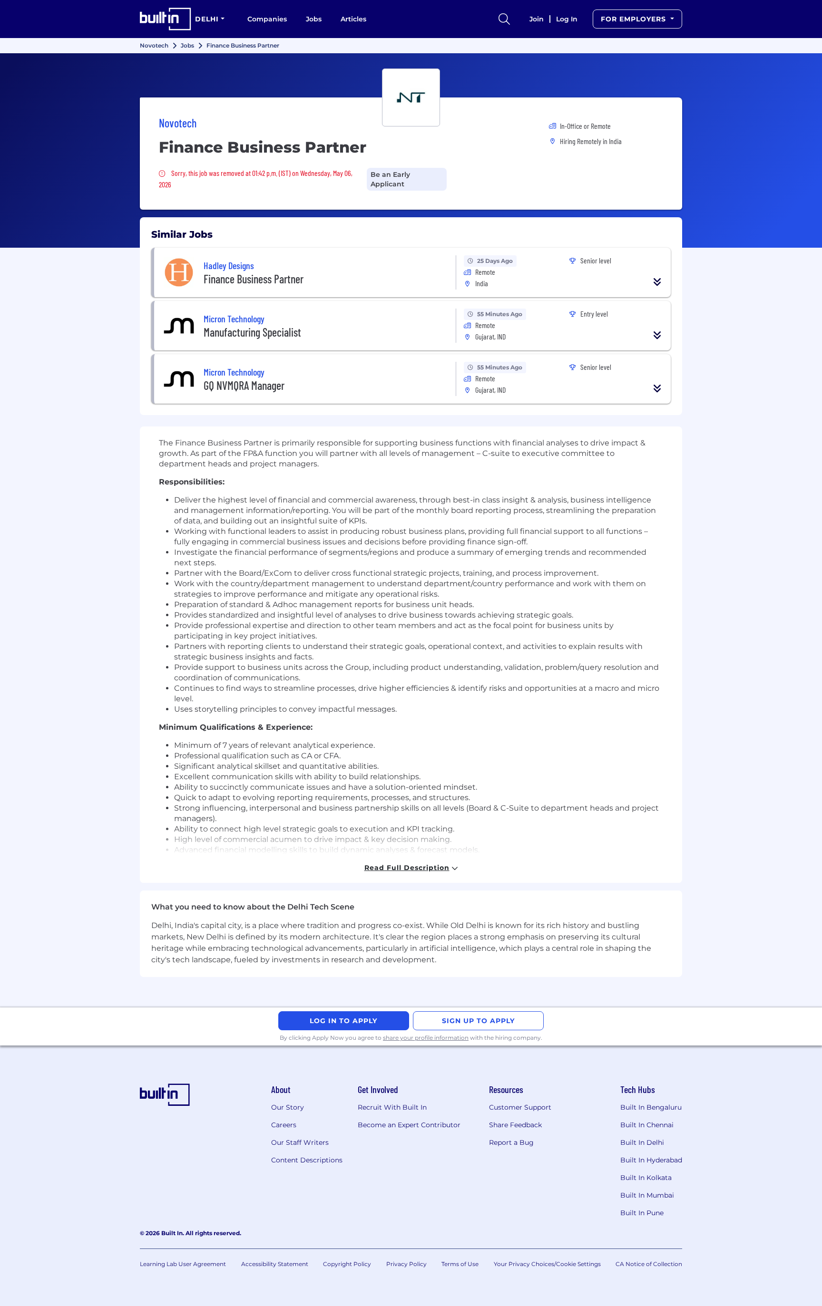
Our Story (287, 1107)
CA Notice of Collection (649, 1263)
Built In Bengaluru (651, 1107)
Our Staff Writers (300, 1142)
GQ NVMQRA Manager (244, 385)
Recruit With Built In (392, 1107)
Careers (283, 1125)
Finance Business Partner (253, 279)
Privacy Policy (406, 1263)
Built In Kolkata (646, 1177)
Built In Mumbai (647, 1195)
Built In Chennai (647, 1125)
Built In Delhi (642, 1142)
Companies (267, 19)
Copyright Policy (347, 1263)
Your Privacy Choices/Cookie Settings (547, 1263)
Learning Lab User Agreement (183, 1263)
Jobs (314, 19)
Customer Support (520, 1107)
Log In (566, 19)
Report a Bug (511, 1142)
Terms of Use (460, 1263)
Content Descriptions (306, 1160)
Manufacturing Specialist (252, 332)
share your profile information (426, 1037)
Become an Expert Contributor (409, 1125)
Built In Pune (642, 1213)
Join (536, 19)
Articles (353, 19)
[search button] (504, 19)
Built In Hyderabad (651, 1160)
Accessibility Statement (274, 1263)
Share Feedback (515, 1125)
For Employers (634, 19)
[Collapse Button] (657, 281)
